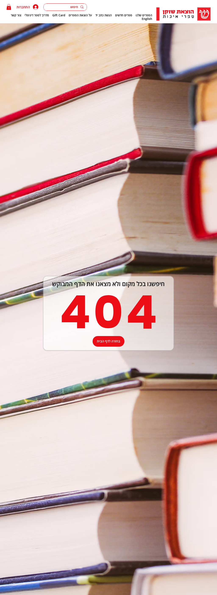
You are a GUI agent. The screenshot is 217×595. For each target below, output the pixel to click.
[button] (8, 7)
